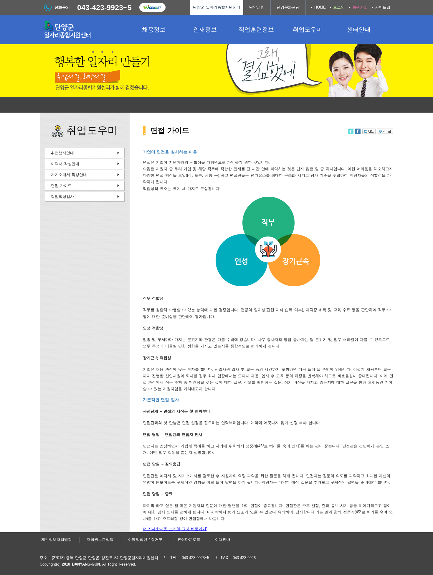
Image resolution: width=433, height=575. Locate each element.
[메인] (84, 29)
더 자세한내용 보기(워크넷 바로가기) (175, 529)
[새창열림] (152, 7)
